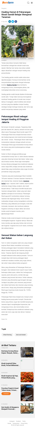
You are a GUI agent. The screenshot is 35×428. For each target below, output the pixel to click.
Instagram (12, 421)
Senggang (3, 8)
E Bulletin (29, 386)
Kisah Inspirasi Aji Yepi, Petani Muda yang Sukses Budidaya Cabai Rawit (10, 378)
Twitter (24, 421)
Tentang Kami (15, 423)
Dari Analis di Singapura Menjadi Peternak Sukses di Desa (10, 409)
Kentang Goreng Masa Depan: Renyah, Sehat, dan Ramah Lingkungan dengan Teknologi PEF (10, 354)
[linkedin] (9, 21)
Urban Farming (7, 334)
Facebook (18, 421)
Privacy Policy (24, 423)
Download (6, 393)
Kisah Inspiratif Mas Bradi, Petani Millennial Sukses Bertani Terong (9, 365)
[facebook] (15, 21)
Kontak (9, 423)
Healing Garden (12, 85)
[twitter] (12, 21)
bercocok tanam (21, 334)
